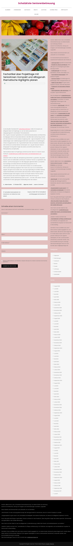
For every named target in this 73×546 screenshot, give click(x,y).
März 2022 (56, 429)
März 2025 (56, 332)
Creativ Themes (50, 544)
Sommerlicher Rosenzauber (58, 74)
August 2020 (57, 480)
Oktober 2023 (57, 377)
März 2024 (56, 364)
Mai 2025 (56, 326)
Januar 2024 (57, 369)
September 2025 (58, 315)
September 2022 (58, 412)
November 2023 (58, 375)
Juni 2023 (56, 388)
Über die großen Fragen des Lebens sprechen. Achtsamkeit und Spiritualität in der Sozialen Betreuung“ (61, 203)
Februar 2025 (57, 334)
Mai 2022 (56, 423)
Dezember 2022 (58, 404)
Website (3, 251)
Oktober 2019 (57, 485)
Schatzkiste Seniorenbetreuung (36, 3)
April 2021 (56, 458)
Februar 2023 (57, 399)
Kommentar (4, 213)
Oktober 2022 (57, 410)
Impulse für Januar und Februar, (59, 64)
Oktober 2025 (57, 313)
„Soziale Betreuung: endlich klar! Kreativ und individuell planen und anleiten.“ (61, 212)
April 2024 (56, 361)
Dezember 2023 (58, 372)
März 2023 (56, 396)
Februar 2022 (57, 431)
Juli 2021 (56, 450)
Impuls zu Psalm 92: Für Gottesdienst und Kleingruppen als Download (37, 193)
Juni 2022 (56, 421)
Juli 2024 (56, 353)
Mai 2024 (56, 359)
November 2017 (57, 491)
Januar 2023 (57, 402)
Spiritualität (64, 9)
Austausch (27, 9)
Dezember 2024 (58, 340)
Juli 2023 (56, 386)
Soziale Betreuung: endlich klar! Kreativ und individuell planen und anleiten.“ (61, 97)
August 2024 (57, 350)
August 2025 (57, 318)
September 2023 (58, 380)
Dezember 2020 (58, 469)
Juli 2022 (56, 418)
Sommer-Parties (55, 78)
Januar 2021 (57, 466)
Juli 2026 (56, 288)
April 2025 (56, 329)
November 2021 (57, 439)
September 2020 (58, 477)
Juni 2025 (56, 324)
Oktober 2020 (57, 474)
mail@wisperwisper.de (32, 537)
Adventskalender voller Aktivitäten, (60, 90)
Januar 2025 (57, 337)
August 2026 (57, 286)
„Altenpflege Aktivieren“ (25, 129)
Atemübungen (17, 9)
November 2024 (58, 342)
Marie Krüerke (8, 184)
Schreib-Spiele (54, 9)
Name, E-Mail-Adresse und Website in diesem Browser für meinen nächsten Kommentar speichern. (25, 261)
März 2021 (56, 461)
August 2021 (57, 448)
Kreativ (36, 9)
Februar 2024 (57, 367)
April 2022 (56, 426)
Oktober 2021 (57, 442)
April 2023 (56, 394)
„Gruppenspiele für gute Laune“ (58, 188)
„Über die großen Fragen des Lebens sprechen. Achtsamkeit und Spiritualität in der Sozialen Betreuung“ (61, 123)
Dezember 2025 (58, 307)
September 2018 (58, 488)
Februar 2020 (57, 483)
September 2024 (58, 348)
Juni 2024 (56, 356)
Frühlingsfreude (55, 70)
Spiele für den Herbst (56, 82)
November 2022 (58, 407)
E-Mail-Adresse (5, 242)
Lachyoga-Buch (55, 62)
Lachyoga (43, 9)
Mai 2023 (56, 391)
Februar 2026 (57, 302)
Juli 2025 (56, 321)
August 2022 (57, 415)
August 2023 (57, 383)
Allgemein (7, 9)
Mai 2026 (56, 294)
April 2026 (56, 297)
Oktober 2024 (57, 345)
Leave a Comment (38, 184)
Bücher (36, 14)
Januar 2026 (57, 305)
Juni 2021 (56, 453)
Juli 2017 (56, 493)
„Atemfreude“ (61, 105)
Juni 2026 (56, 291)
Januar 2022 (57, 434)
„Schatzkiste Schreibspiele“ (63, 115)
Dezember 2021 (57, 437)
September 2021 (58, 445)
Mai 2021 (56, 456)
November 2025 (58, 310)
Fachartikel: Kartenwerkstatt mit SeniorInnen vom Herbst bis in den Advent (11, 194)
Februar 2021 (57, 464)
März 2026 (56, 299)
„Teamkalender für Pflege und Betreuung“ (61, 218)
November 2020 (58, 472)
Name (3, 234)
